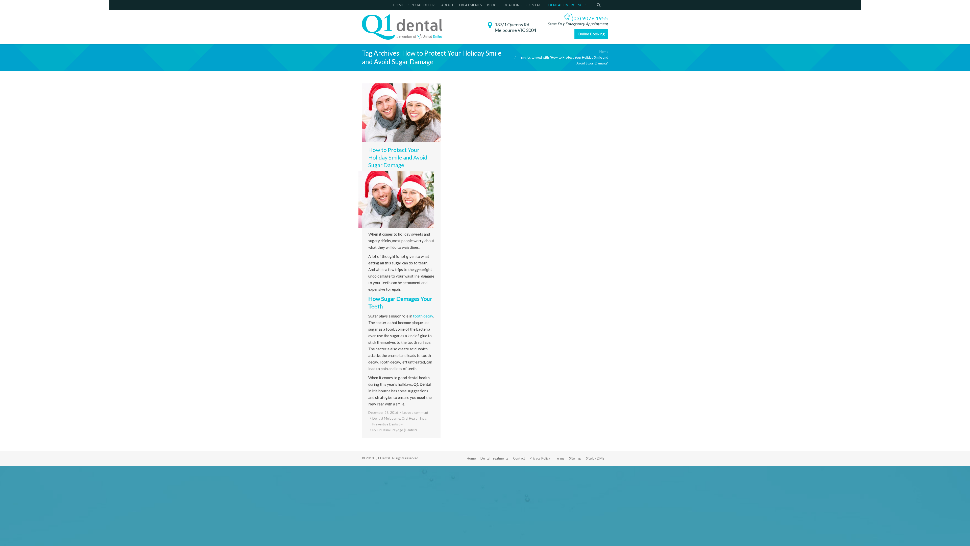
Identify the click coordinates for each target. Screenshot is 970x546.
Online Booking (591, 33)
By (394, 430)
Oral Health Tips (414, 418)
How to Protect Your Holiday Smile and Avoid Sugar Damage (397, 157)
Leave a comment (415, 413)
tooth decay (423, 316)
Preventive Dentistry (387, 424)
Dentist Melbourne (386, 418)
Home (603, 52)
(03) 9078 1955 (590, 18)
